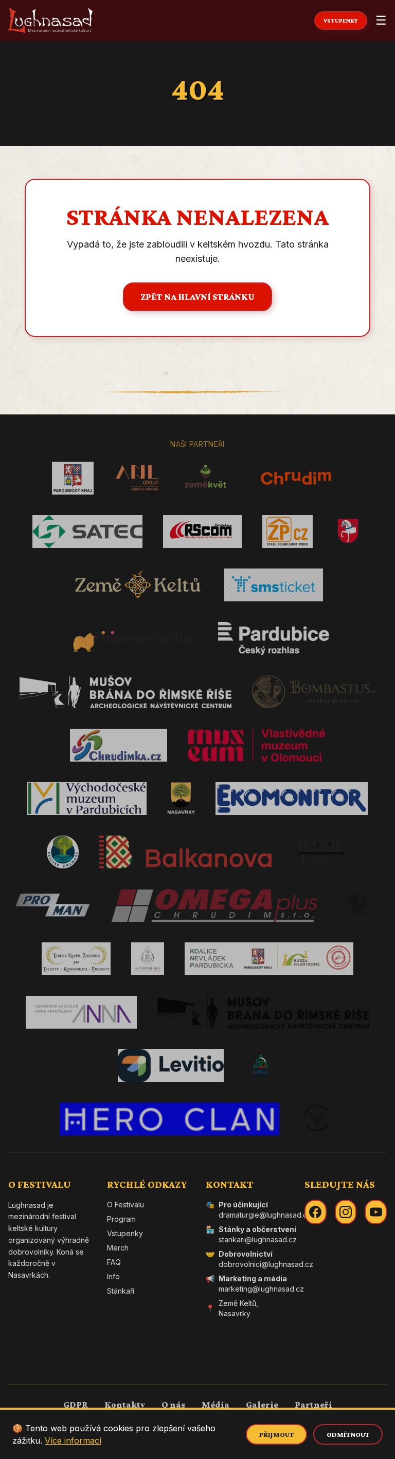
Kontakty (124, 1404)
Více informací (73, 1440)
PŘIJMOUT (276, 1434)
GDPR (75, 1404)
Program (121, 1219)
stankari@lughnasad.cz (258, 1239)
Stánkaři (120, 1290)
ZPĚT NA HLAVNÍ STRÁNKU (197, 297)
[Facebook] (315, 1212)
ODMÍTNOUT (348, 1434)
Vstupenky (125, 1233)
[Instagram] (346, 1212)
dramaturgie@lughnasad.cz (265, 1214)
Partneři (313, 1404)
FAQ (114, 1262)
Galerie (262, 1404)
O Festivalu (125, 1204)
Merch (118, 1247)
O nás (173, 1404)
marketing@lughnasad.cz (261, 1288)
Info (113, 1276)
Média (215, 1404)
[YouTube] (376, 1212)
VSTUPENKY (341, 20)
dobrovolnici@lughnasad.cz (266, 1264)
